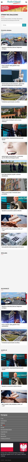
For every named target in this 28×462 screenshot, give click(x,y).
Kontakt (2, 427)
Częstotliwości (4, 431)
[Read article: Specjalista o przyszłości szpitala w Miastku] (14, 204)
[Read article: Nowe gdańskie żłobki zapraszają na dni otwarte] (14, 240)
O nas (2, 418)
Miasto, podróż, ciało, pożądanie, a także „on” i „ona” (12, 229)
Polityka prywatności (5, 438)
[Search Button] (26, 2)
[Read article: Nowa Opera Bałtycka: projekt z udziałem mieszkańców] (14, 167)
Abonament (3, 436)
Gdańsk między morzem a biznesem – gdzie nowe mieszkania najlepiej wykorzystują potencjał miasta (13, 84)
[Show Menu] (1, 2)
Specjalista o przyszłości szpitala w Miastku (12, 210)
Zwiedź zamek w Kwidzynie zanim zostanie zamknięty (11, 120)
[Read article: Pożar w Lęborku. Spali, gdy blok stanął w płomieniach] (14, 58)
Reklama (3, 423)
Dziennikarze (4, 420)
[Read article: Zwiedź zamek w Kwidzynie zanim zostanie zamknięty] (14, 113)
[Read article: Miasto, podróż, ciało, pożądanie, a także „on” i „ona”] (14, 222)
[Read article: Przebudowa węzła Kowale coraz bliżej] (14, 95)
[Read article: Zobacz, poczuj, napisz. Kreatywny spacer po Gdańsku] (14, 185)
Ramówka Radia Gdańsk (6, 429)
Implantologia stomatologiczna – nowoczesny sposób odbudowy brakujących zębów (12, 157)
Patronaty (3, 434)
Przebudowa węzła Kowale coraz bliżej (10, 102)
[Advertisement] (14, 271)
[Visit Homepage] (14, 2)
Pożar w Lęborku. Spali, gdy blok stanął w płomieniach (10, 66)
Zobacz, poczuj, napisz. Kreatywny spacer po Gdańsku (11, 193)
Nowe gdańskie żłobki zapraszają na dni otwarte (13, 247)
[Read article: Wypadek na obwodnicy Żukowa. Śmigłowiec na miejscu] (14, 40)
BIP (1, 425)
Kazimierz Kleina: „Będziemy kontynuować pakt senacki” (12, 138)
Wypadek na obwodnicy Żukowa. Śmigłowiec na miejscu (12, 48)
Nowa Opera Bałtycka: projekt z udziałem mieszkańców (11, 175)
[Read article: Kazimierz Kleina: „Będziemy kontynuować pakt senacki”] (14, 131)
